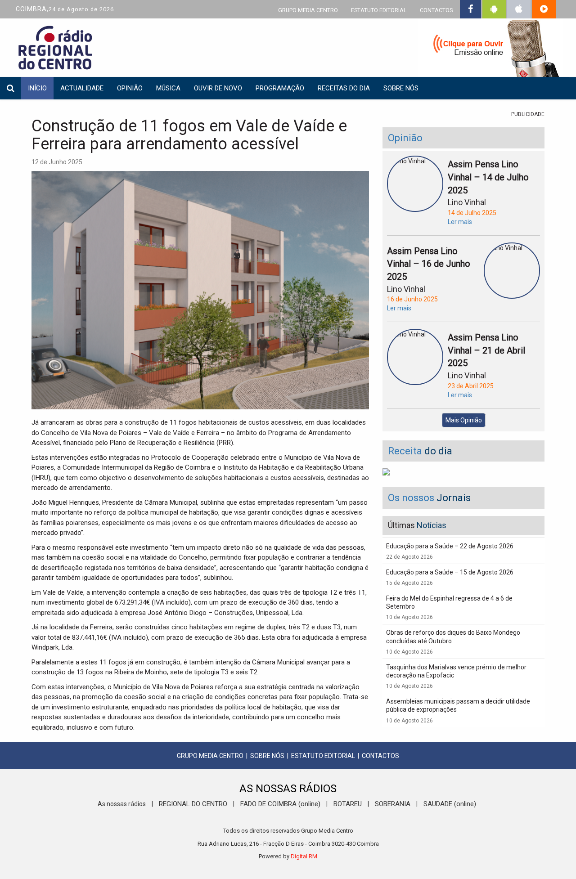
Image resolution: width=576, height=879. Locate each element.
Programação (280, 88)
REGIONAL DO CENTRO (193, 804)
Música (168, 88)
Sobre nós (400, 88)
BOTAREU (347, 804)
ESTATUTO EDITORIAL (379, 10)
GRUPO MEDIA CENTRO (308, 10)
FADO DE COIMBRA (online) (280, 804)
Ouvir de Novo (218, 88)
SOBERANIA (392, 804)
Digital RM (304, 856)
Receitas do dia (344, 88)
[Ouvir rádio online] (490, 49)
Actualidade (82, 88)
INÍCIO (37, 88)
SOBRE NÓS (267, 755)
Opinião (130, 88)
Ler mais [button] (460, 221)
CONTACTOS (436, 10)
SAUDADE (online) (449, 804)
